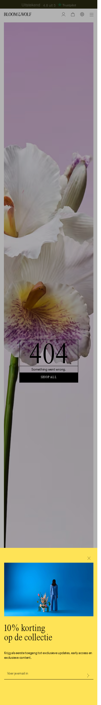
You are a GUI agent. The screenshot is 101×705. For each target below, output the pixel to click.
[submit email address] (88, 675)
